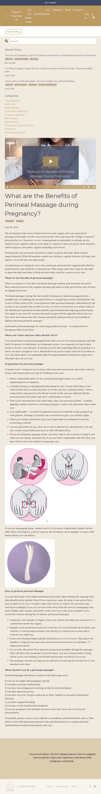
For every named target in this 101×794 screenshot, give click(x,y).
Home (50, 786)
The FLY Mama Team (28, 15)
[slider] (48, 187)
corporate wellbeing (21, 59)
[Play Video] (7, 187)
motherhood (10, 221)
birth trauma (12, 107)
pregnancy (20, 221)
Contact (77, 9)
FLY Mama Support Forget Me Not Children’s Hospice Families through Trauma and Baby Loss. (49, 70)
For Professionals (42, 11)
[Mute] (83, 187)
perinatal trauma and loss (47, 84)
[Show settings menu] (88, 187)
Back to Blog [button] (13, 31)
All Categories (12, 100)
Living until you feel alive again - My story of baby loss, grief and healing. (40, 81)
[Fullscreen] (93, 187)
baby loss (9, 59)
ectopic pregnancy (21, 84)
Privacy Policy (62, 786)
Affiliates (57, 9)
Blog (67, 9)
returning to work (15, 132)
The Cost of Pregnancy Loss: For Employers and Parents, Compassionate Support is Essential (50, 55)
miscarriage (34, 59)
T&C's (74, 786)
